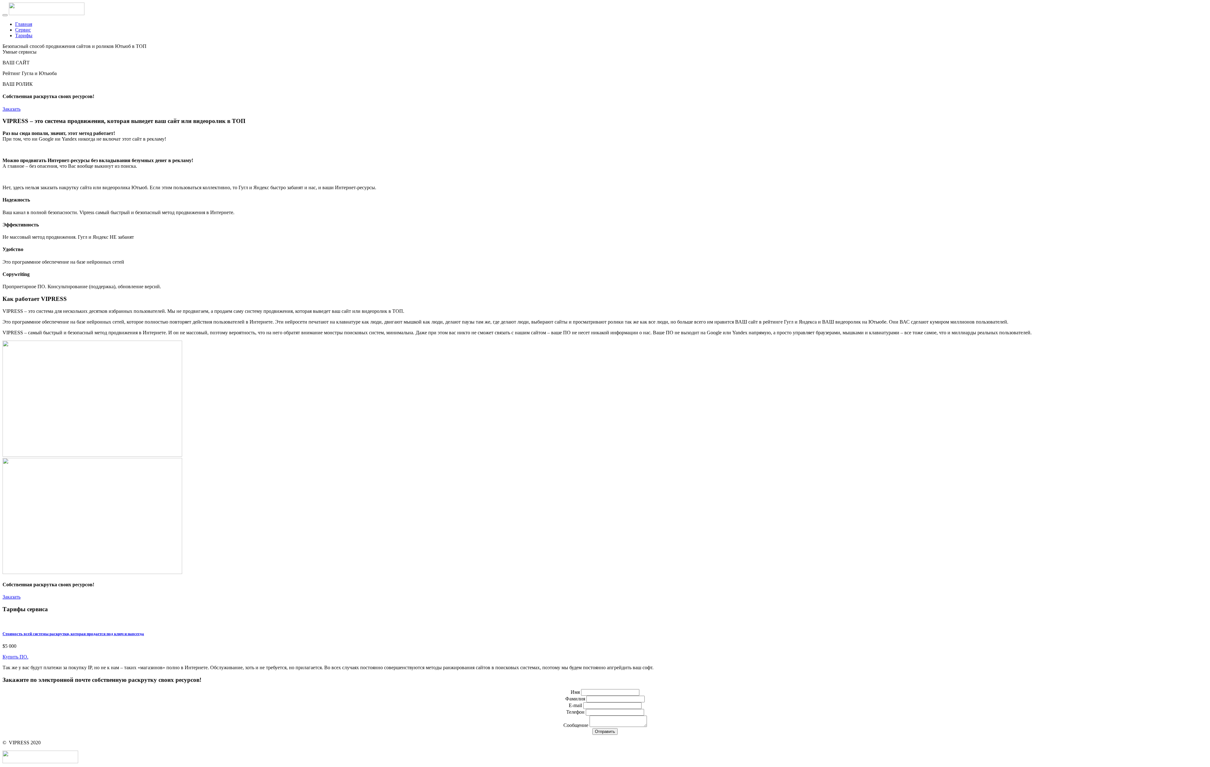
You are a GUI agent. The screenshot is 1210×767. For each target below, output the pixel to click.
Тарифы (23, 35)
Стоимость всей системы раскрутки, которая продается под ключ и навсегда (73, 633)
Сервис (23, 29)
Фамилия (575, 698)
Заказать (11, 109)
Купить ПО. (15, 656)
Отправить (605, 731)
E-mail (575, 705)
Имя (575, 692)
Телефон (575, 712)
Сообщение (575, 725)
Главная (23, 24)
